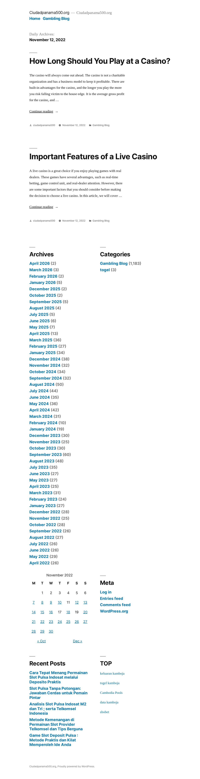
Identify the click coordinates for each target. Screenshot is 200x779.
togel (105, 269)
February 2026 (43, 276)
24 (60, 622)
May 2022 (39, 556)
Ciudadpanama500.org (49, 12)
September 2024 (45, 378)
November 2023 (44, 442)
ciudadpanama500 (44, 125)
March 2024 (40, 416)
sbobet (104, 712)
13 (85, 602)
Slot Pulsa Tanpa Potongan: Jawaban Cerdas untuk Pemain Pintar (58, 693)
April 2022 (39, 563)
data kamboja (109, 702)
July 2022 (38, 543)
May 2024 (39, 403)
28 (34, 631)
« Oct (41, 641)
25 (68, 622)
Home (34, 18)
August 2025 (41, 308)
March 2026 (40, 269)
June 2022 (39, 550)
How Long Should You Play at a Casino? (99, 61)
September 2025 (45, 301)
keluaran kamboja (112, 673)
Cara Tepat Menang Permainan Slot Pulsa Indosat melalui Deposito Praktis (58, 677)
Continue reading (43, 111)
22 (42, 622)
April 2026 (39, 263)
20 (85, 612)
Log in (105, 592)
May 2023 (39, 480)
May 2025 (39, 327)
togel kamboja (110, 683)
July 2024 (39, 390)
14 (34, 612)
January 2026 (42, 282)
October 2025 (42, 295)
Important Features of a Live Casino (93, 156)
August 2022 (41, 537)
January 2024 (42, 429)
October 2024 (42, 371)
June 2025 (39, 320)
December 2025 (44, 289)
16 (51, 612)
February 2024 (43, 422)
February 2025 (43, 346)
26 (77, 622)
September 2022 (45, 531)
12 (77, 602)
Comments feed (115, 604)
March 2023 (40, 492)
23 (51, 622)
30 (51, 631)
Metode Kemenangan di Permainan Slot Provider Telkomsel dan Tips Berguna (56, 724)
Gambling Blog (56, 18)
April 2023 (39, 486)
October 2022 (42, 524)
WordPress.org (114, 611)
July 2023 (38, 467)
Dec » (77, 641)
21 (33, 622)
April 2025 (39, 333)
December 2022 (44, 512)
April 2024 (39, 410)
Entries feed (111, 598)
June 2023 (39, 473)
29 (42, 631)
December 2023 (44, 435)
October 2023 (42, 448)
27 (85, 622)
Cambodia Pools (111, 693)
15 (42, 612)
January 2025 (42, 352)
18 (68, 612)
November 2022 (44, 518)
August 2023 (41, 461)
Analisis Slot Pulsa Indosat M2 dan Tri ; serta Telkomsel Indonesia (57, 709)
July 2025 (38, 314)
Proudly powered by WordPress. (76, 766)
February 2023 (43, 499)
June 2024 (39, 397)
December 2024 (44, 359)
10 (60, 602)
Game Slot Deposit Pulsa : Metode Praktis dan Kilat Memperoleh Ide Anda (53, 740)
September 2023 (45, 454)
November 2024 (44, 365)
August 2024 (42, 384)
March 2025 (40, 340)
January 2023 (42, 505)
